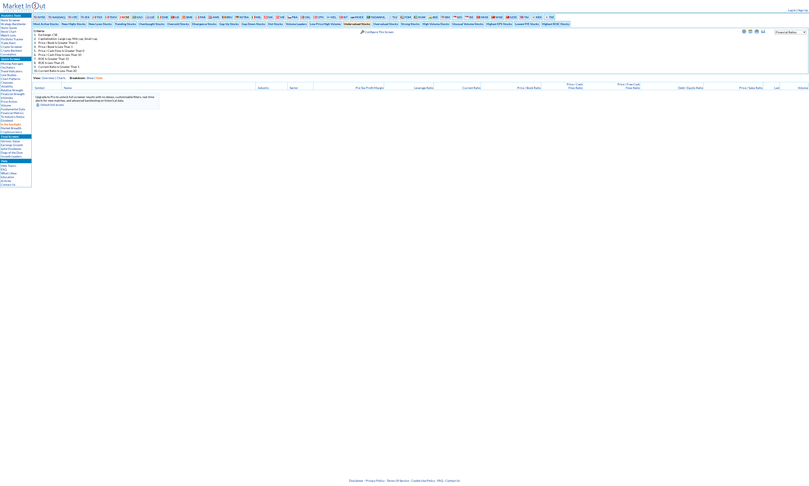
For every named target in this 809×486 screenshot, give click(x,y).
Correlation (8, 54)
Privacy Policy (375, 480)
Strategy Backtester (13, 24)
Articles (6, 181)
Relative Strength (12, 90)
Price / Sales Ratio (751, 88)
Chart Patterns (10, 79)
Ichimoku (7, 98)
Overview (48, 78)
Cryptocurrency (11, 132)
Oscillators (8, 67)
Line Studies (8, 75)
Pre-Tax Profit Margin (370, 88)
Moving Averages (12, 63)
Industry (263, 88)
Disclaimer (356, 480)
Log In (792, 10)
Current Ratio (471, 88)
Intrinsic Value (10, 141)
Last (777, 88)
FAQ (4, 169)
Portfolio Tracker (12, 39)
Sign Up (803, 10)
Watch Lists (8, 35)
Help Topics (8, 165)
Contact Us (8, 184)
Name (68, 88)
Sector (294, 88)
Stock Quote (9, 28)
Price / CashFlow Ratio (575, 86)
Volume (6, 105)
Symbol (39, 88)
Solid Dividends (11, 149)
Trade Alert (8, 43)
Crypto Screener (11, 46)
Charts (61, 78)
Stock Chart (8, 31)
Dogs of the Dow (12, 152)
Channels (7, 82)
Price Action (9, 101)
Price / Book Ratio (529, 88)
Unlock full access (52, 104)
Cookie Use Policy (423, 480)
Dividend (7, 120)
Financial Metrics (12, 113)
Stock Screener (10, 20)
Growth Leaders (11, 156)
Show (90, 78)
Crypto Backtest (11, 50)
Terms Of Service (398, 480)
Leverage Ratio (423, 88)
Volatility (7, 86)
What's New (9, 173)
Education (7, 177)
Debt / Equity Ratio (690, 88)
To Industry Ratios (12, 116)
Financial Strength (13, 94)
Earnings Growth (12, 145)
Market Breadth (11, 128)
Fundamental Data (13, 109)
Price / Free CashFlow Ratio (628, 86)
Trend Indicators (11, 71)
